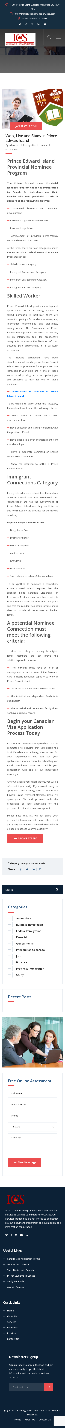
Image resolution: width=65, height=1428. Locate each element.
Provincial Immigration (30, 968)
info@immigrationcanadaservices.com (35, 13)
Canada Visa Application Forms (23, 1258)
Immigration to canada (35, 145)
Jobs (18, 956)
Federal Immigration (28, 931)
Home (10, 1310)
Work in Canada (15, 1287)
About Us (12, 1316)
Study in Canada (15, 1281)
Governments (25, 943)
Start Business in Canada (20, 1270)
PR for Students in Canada (21, 1275)
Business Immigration (29, 924)
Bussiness (12, 1327)
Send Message (27, 1162)
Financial (21, 937)
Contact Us (13, 1338)
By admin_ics (12, 145)
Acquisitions (24, 918)
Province (21, 962)
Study (20, 975)
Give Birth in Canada (18, 1264)
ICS (16, 1410)
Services (11, 1321)
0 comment (12, 149)
